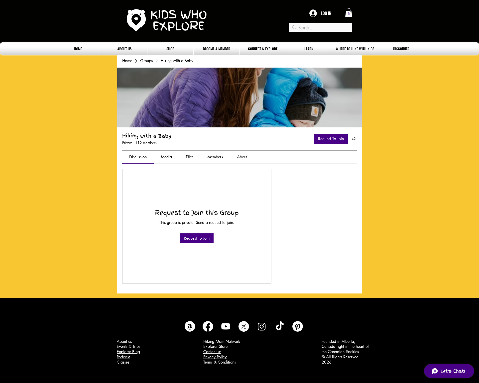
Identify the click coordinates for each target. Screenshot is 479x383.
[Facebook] (208, 326)
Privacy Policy (215, 357)
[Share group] (354, 139)
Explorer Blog (128, 351)
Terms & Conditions (219, 362)
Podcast (123, 357)
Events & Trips (128, 346)
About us (124, 341)
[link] (138, 157)
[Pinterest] (297, 326)
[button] (348, 12)
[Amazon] (190, 326)
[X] (244, 326)
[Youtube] (226, 326)
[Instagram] (261, 326)
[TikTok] (279, 326)
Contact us (212, 351)
